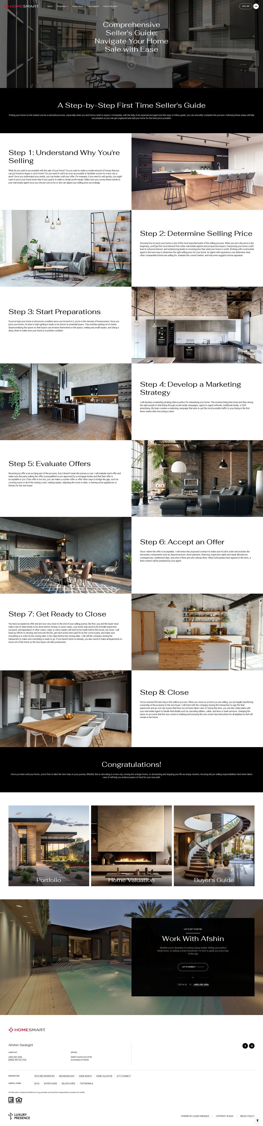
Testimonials (86, 1083)
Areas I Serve (77, 6)
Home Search (93, 6)
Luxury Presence (201, 1116)
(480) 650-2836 (201, 985)
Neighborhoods (66, 1076)
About (50, 6)
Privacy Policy (247, 1116)
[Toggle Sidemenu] (256, 6)
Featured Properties (45, 1076)
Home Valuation (110, 6)
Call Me (245, 6)
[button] (193, 967)
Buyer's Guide (50, 1083)
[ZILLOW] (252, 1046)
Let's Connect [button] (124, 1076)
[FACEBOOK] (245, 1046)
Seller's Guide (68, 1083)
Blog (37, 1083)
